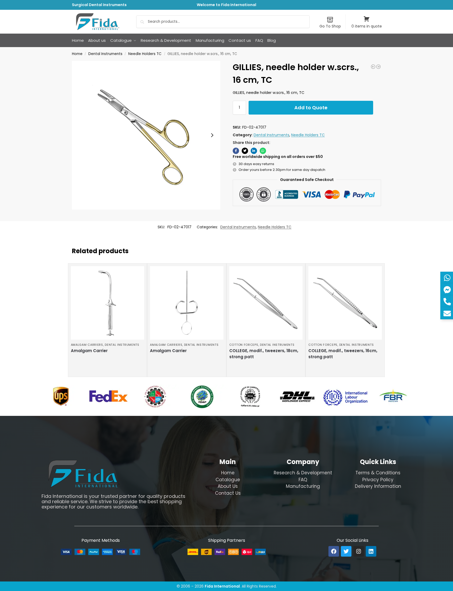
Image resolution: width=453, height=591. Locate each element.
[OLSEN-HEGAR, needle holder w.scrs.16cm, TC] (378, 66)
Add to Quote (310, 107)
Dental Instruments (105, 53)
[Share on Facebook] (236, 151)
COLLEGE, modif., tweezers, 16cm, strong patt (342, 354)
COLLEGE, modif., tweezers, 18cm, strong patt (263, 354)
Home (77, 53)
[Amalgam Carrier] (107, 303)
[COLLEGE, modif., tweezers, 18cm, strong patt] (266, 303)
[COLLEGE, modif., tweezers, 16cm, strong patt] (345, 303)
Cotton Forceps (243, 345)
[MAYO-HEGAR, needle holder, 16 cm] (373, 66)
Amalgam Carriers (87, 345)
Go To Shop (330, 26)
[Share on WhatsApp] (263, 151)
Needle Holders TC (145, 53)
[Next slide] (212, 135)
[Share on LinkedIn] (254, 151)
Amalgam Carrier (89, 350)
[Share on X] (245, 151)
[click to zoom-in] (146, 135)
